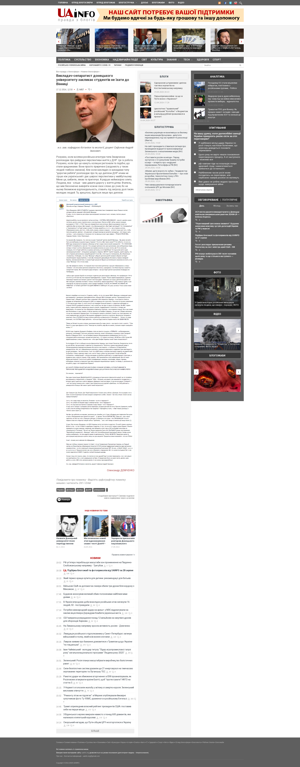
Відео (181, 2)
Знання (171, 60)
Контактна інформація (72, 756)
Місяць (217, 206)
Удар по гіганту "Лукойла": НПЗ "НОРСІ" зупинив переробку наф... (110, 48)
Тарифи (117, 65)
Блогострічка (125, 3)
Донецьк (70, 490)
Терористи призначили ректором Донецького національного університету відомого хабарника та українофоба (123, 545)
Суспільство (82, 59)
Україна (60, 490)
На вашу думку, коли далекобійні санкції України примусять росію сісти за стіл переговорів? (217, 136)
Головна (63, 2)
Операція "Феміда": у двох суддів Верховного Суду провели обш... (70, 48)
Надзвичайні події (125, 59)
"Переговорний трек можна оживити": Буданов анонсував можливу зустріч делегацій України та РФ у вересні (217, 226)
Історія (129, 742)
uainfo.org (85, 753)
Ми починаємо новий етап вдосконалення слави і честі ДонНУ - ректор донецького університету (95, 543)
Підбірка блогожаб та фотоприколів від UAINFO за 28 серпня (100, 570)
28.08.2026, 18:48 (152, 154)
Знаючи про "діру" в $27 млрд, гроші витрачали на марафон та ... (187, 48)
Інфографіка (164, 200)
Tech (186, 60)
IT (147, 742)
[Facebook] (224, 3)
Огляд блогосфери (82, 2)
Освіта (136, 742)
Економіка (102, 59)
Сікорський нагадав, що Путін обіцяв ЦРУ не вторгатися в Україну (97, 722)
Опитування (217, 127)
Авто (143, 742)
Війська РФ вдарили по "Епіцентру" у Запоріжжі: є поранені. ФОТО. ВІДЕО (217, 345)
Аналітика (217, 76)
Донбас (80, 490)
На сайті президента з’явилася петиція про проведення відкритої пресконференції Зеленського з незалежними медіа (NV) (165, 149)
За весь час (232, 206)
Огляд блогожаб (105, 2)
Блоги (164, 76)
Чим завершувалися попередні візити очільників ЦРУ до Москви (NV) (163, 186)
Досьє (144, 2)
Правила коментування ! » (123, 555)
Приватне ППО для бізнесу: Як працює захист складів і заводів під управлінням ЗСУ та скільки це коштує (224, 113)
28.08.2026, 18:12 (152, 190)
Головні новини (70, 742)
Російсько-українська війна (72, 65)
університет (99, 490)
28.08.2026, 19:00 (152, 143)
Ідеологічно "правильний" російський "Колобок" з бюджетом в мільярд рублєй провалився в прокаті (171, 112)
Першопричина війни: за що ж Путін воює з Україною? (168, 97)
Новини (95, 558)
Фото (171, 2)
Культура (157, 59)
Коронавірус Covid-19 (99, 65)
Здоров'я (203, 59)
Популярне (229, 199)
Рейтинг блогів (208, 742)
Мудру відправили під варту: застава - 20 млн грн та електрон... (148, 48)
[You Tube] (235, 3)
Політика (64, 59)
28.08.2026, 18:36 (152, 168)
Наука (123, 742)
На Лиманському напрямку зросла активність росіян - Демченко (96, 626)
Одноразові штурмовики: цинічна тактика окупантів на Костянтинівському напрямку (170, 85)
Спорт (217, 59)
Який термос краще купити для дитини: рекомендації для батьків (97, 578)
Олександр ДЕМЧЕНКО (120, 470)
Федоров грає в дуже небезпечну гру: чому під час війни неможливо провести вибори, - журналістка (224, 99)
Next (242, 41)
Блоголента (196, 742)
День (201, 206)
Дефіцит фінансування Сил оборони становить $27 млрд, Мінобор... (226, 48)
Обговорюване (208, 199)
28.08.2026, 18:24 (152, 181)
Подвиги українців (134, 65)
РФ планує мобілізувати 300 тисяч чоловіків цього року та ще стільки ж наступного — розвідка (215, 256)
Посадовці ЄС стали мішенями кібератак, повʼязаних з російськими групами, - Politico (222, 85)
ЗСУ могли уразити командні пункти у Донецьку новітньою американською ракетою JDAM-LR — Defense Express (217, 214)
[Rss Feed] (219, 3)
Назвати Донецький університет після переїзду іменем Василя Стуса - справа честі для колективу (68, 543)
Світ (144, 59)
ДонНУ (88, 490)
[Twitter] (230, 3)
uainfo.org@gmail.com (91, 756)
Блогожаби (158, 2)
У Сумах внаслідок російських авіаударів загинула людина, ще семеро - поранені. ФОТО (217, 303)
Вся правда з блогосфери (67, 72)
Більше (95, 731)
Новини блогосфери (90, 72)
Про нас (59, 756)
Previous (58, 41)
